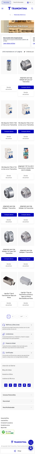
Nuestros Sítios (7, 374)
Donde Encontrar (5, 425)
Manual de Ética (5, 418)
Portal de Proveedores (7, 423)
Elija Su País (4, 427)
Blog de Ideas (7, 370)
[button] (30, 448)
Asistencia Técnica (8, 378)
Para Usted (6, 2)
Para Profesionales (18, 2)
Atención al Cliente (8, 366)
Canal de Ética (4, 420)
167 (21, 316)
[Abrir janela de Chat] (30, 442)
